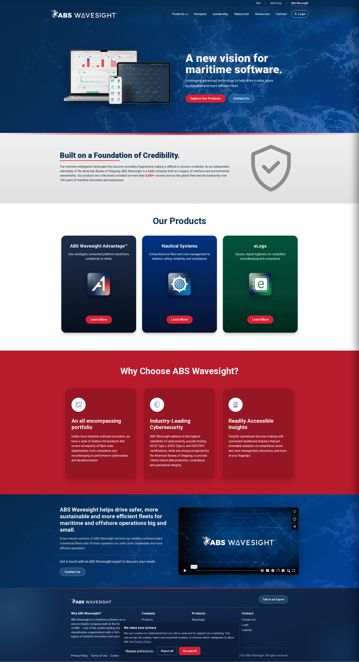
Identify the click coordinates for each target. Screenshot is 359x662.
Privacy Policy (79, 655)
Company (200, 14)
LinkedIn (247, 630)
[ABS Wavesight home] (83, 14)
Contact (281, 14)
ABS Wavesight (299, 3)
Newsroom (241, 14)
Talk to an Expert (273, 599)
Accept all (190, 651)
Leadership (220, 14)
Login (302, 14)
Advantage (198, 619)
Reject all (167, 651)
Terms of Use (99, 655)
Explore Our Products (205, 98)
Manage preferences (140, 651)
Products (178, 14)
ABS (258, 3)
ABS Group (275, 3)
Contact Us (241, 98)
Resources (262, 14)
